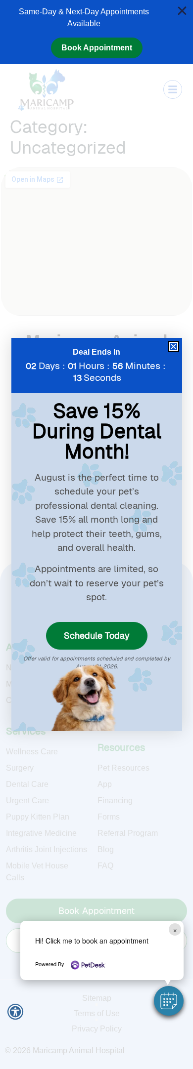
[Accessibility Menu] (15, 1012)
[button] (169, 1001)
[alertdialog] (96, 32)
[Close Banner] (182, 11)
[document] (96, 534)
